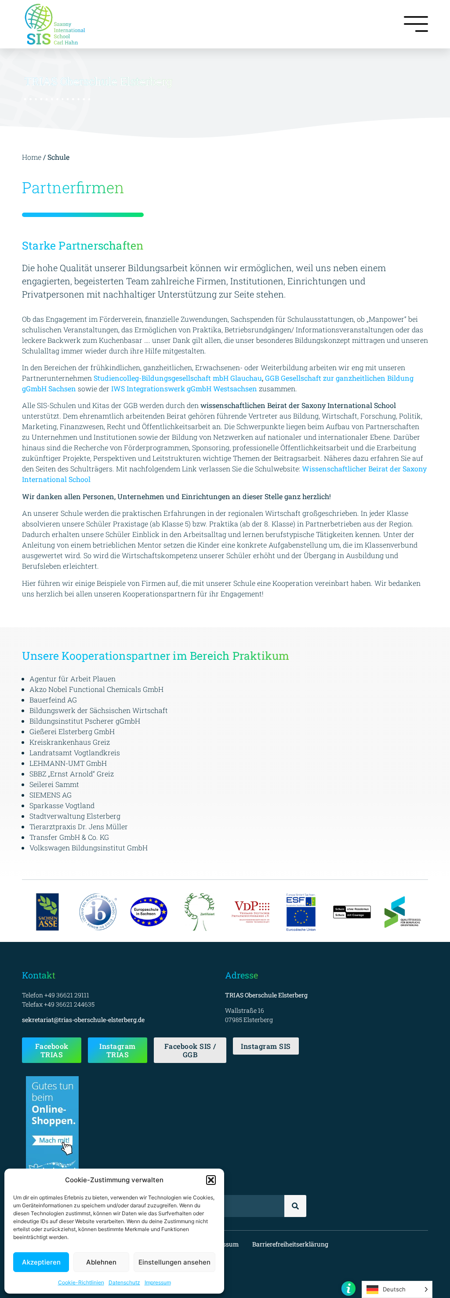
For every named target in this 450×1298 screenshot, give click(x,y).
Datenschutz (124, 1282)
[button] (211, 1180)
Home (32, 157)
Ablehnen (101, 1262)
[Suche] (295, 1206)
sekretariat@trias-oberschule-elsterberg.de (83, 1019)
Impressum (158, 1282)
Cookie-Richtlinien (81, 1282)
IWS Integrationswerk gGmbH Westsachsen (184, 388)
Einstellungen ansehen (174, 1262)
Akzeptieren (41, 1262)
